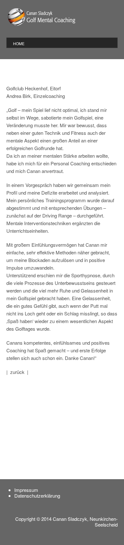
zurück (17, 372)
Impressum (26, 489)
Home (18, 43)
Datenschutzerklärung (37, 495)
